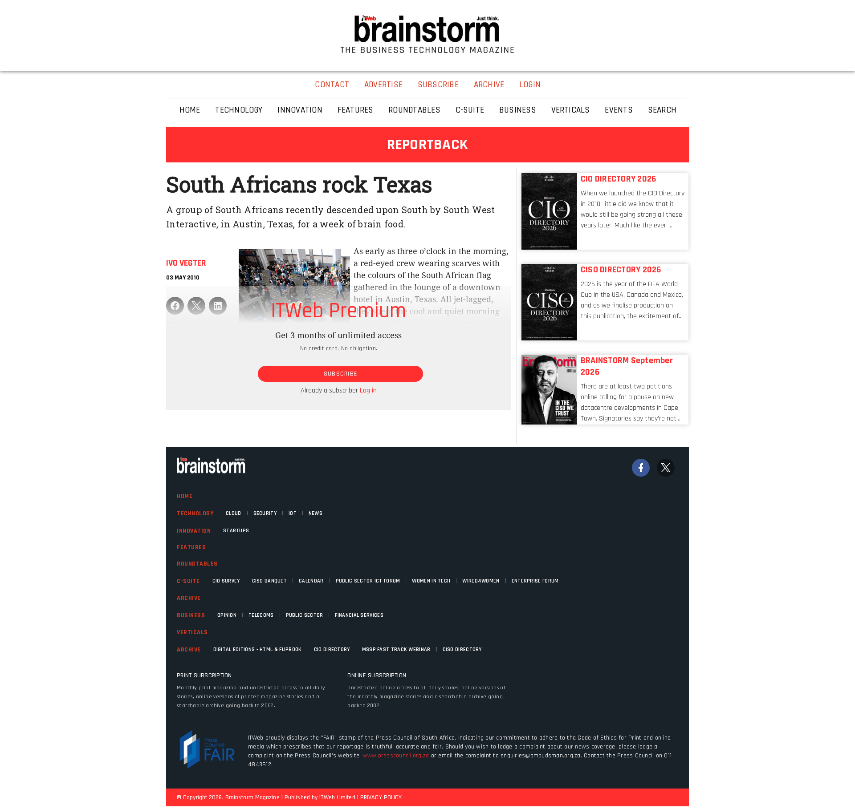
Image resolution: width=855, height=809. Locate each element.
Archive (189, 598)
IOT (293, 513)
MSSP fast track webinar (396, 649)
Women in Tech (431, 581)
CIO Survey (226, 581)
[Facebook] (641, 468)
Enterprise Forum (535, 581)
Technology (195, 514)
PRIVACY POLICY (381, 797)
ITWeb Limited (337, 797)
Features (191, 547)
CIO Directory (332, 649)
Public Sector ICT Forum (368, 581)
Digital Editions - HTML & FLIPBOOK (257, 649)
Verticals (192, 632)
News (315, 513)
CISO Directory (462, 649)
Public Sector (304, 615)
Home (184, 496)
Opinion (226, 615)
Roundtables (197, 564)
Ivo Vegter (186, 263)
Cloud (233, 513)
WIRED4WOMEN (480, 581)
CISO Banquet (269, 581)
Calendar (311, 581)
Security (265, 513)
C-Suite (188, 581)
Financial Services (359, 615)
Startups (236, 530)
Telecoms (260, 615)
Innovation (194, 531)
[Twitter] (666, 468)
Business (191, 615)
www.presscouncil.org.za (396, 756)
